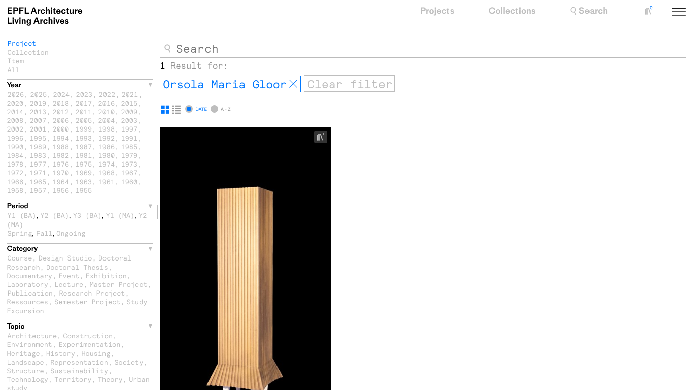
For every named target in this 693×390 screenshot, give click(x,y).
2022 (107, 94)
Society (128, 362)
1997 (129, 128)
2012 (61, 111)
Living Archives (45, 16)
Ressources (27, 301)
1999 (84, 128)
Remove (293, 84)
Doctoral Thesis (77, 267)
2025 (38, 94)
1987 (84, 146)
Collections (512, 11)
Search (593, 11)
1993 (84, 138)
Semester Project (87, 301)
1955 (84, 190)
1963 (84, 181)
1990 (15, 146)
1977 (38, 163)
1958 (15, 190)
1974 (106, 163)
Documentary (29, 275)
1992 (106, 138)
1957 (38, 190)
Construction (88, 335)
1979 (129, 155)
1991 (129, 138)
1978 (15, 163)
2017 (84, 103)
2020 (15, 103)
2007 (38, 120)
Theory (110, 379)
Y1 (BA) (22, 215)
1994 (61, 138)
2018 (61, 103)
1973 (129, 163)
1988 (61, 146)
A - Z (225, 109)
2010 (106, 111)
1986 (106, 146)
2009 (129, 111)
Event (68, 275)
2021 (130, 94)
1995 (38, 138)
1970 (61, 172)
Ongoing (70, 233)
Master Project (119, 284)
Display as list (176, 109)
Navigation (690, 12)
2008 (15, 120)
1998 (106, 128)
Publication (30, 292)
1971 (38, 172)
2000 (61, 128)
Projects (437, 11)
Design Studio (65, 257)
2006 (61, 120)
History (60, 353)
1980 (106, 155)
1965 (38, 181)
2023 (84, 94)
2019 (38, 103)
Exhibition (106, 275)
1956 (61, 190)
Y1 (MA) (120, 215)
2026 (16, 94)
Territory (72, 379)
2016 (106, 103)
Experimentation (89, 344)
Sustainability (79, 370)
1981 (84, 155)
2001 (38, 128)
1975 (84, 163)
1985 (129, 146)
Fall (44, 233)
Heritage (23, 353)
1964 (61, 181)
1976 (61, 163)
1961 (106, 181)
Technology (27, 379)
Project (22, 43)
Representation (79, 362)
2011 (84, 111)
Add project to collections (324, 137)
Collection (28, 52)
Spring (20, 233)
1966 (15, 181)
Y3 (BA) (87, 215)
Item (16, 60)
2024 (61, 94)
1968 (106, 172)
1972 (15, 172)
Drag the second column (156, 212)
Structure (25, 370)
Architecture (32, 335)
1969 (84, 172)
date (201, 109)
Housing (95, 353)
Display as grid (165, 109)
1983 (38, 155)
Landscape (25, 362)
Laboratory (27, 284)
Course (20, 257)
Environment (29, 344)
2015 (129, 103)
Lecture (68, 284)
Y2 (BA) (54, 215)
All (14, 69)
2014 (15, 111)
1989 (38, 146)
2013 (38, 111)
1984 (15, 155)
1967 (129, 172)
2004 (106, 120)
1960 (129, 181)
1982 (61, 155)
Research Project (92, 292)
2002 (15, 128)
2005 (84, 120)
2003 (129, 120)
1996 (15, 138)
